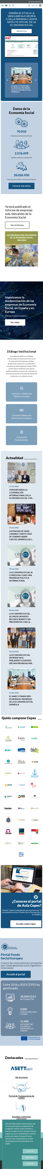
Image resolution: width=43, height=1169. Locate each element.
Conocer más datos (21, 186)
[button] (29, 5)
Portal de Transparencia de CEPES (21, 1097)
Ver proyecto (21, 1077)
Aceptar (30, 1151)
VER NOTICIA (21, 31)
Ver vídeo (15, 322)
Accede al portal (15, 974)
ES (33, 5)
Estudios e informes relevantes (21, 1117)
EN (36, 5)
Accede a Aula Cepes (26, 924)
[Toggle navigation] (40, 5)
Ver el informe (17, 225)
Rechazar (30, 1157)
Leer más (30, 1164)
